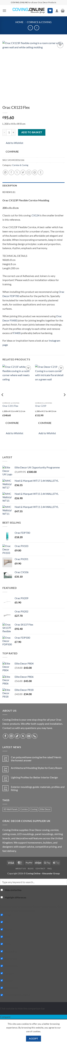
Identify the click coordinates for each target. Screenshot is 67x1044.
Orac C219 (40, 406)
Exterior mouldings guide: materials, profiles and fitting (38, 788)
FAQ (49, 868)
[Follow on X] (23, 736)
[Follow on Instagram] (11, 736)
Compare (12, 151)
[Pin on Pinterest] (34, 172)
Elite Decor (45, 809)
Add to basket (31, 132)
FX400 (16, 333)
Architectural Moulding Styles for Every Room (36, 767)
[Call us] (34, 736)
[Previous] (3, 401)
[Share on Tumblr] (40, 172)
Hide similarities (12, 890)
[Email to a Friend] (29, 172)
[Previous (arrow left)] (5, 522)
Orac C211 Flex (10, 406)
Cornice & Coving (39, 22)
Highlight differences (15, 897)
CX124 (35, 215)
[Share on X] (17, 172)
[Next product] (30, 27)
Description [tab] (9, 185)
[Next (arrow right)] (61, 522)
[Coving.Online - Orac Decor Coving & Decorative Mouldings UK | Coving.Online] (28, 11)
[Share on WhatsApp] (5, 172)
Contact (40, 868)
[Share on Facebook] (11, 172)
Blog (31, 868)
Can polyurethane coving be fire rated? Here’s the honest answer (36, 759)
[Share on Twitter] (23, 172)
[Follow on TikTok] (17, 736)
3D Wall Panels (10, 809)
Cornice (24, 809)
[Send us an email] (29, 736)
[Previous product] (36, 27)
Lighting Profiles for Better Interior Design (34, 777)
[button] (4, 11)
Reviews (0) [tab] (8, 192)
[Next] (64, 401)
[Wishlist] (50, 10)
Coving (34, 809)
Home (19, 22)
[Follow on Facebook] (5, 736)
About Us (20, 868)
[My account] (57, 10)
